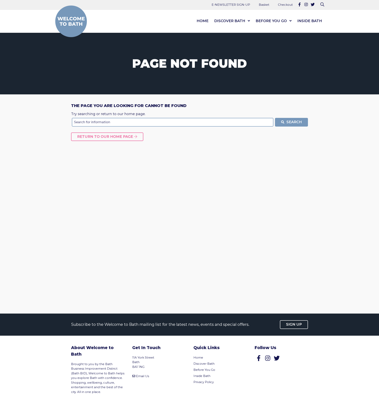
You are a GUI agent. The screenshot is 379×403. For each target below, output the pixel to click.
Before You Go (271, 21)
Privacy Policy (203, 382)
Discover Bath (229, 21)
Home (202, 21)
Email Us (142, 376)
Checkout (285, 5)
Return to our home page (105, 136)
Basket (264, 5)
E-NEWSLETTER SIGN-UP (231, 5)
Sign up (294, 324)
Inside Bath (309, 21)
